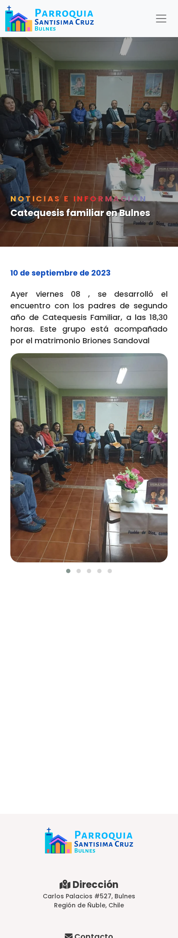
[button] (68, 571)
